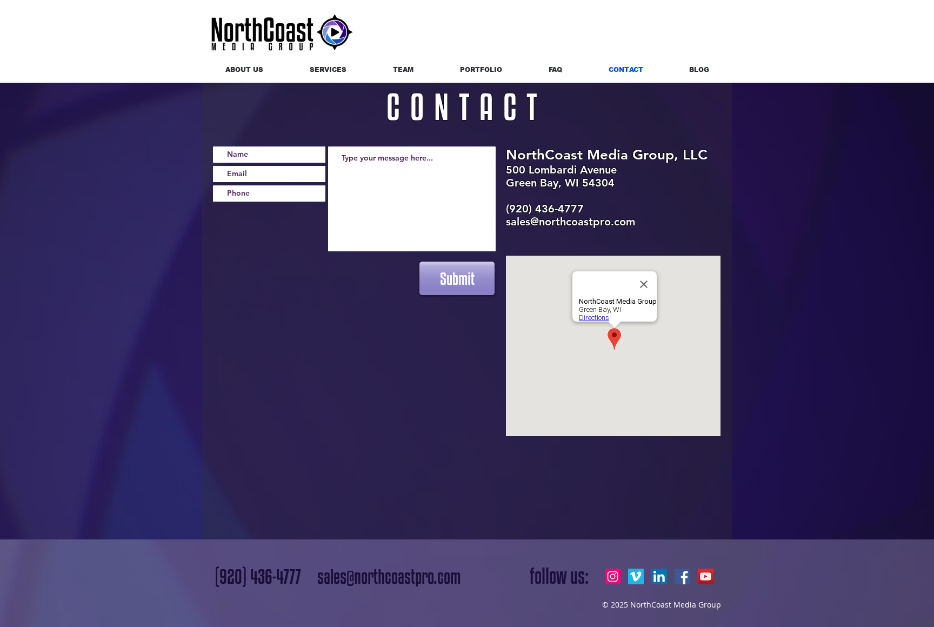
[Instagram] (613, 576)
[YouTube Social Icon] (705, 576)
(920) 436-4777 (258, 576)
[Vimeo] (636, 576)
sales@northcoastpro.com (570, 221)
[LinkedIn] (659, 576)
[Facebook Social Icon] (682, 576)
